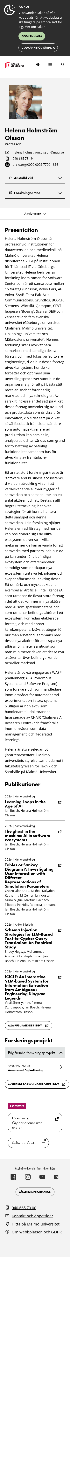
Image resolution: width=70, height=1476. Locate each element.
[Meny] (50, 64)
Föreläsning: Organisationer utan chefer (27, 1123)
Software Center (24, 1142)
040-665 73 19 (23, 159)
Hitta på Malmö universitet (36, 1224)
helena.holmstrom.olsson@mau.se (38, 152)
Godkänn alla (32, 36)
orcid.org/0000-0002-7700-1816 (35, 165)
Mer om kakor (34, 27)
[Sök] (63, 64)
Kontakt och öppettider (32, 1216)
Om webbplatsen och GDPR (37, 1232)
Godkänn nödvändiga (38, 47)
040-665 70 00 (24, 1207)
